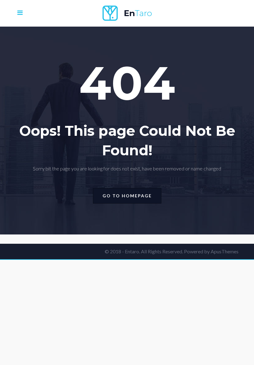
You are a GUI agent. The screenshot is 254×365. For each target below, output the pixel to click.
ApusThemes (225, 251)
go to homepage (127, 195)
